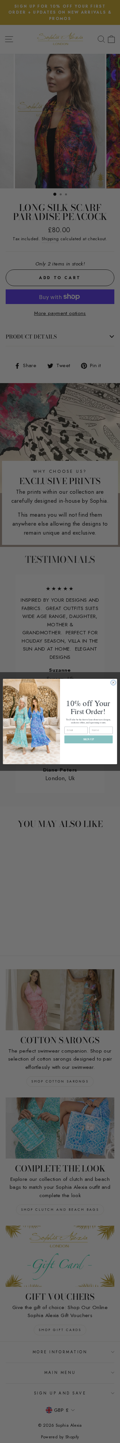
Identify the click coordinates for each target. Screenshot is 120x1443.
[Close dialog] (113, 682)
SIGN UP (88, 739)
